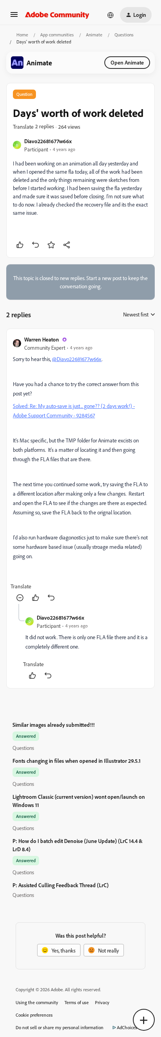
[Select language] (110, 15)
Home (22, 35)
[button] (14, 17)
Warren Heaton (41, 339)
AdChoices (127, 1027)
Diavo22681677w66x (48, 141)
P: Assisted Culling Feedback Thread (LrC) (61, 885)
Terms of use (76, 1002)
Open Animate (127, 62)
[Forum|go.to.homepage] (57, 15)
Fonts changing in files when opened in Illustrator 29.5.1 (77, 760)
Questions (124, 35)
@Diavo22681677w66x (77, 359)
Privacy (102, 1002)
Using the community (37, 1002)
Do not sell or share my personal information (60, 1027)
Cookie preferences (34, 1015)
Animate (94, 35)
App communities (57, 35)
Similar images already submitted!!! (54, 724)
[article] (80, 469)
